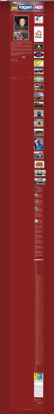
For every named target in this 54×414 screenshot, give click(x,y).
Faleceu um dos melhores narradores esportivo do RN (39, 313)
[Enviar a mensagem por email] (22, 57)
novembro (36, 266)
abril (35, 272)
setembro (36, 268)
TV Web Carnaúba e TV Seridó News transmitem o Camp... (39, 294)
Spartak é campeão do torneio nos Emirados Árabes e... (38, 278)
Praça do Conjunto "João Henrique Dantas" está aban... (38, 317)
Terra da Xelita (36, 193)
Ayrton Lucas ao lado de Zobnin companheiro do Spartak (38, 330)
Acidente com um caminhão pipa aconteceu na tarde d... (38, 323)
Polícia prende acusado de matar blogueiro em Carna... (38, 320)
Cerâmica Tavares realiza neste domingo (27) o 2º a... (38, 307)
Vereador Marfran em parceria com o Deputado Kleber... (38, 280)
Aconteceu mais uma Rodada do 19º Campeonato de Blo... (38, 276)
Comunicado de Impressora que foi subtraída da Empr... (38, 295)
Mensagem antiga (30, 77)
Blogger (30, 409)
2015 (35, 368)
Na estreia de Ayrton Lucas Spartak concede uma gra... (38, 321)
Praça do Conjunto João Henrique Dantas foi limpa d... (38, 299)
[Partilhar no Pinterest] (25, 57)
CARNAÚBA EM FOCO (37, 213)
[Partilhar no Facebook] (24, 57)
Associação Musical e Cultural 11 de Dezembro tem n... (38, 285)
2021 (35, 263)
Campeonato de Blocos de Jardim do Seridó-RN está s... (39, 298)
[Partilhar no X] (23, 57)
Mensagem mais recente (13, 77)
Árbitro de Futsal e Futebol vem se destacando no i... (38, 328)
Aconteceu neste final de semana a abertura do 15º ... (38, 290)
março (36, 273)
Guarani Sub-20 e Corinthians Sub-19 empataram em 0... (39, 341)
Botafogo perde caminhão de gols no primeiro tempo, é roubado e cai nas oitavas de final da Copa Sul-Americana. (40, 201)
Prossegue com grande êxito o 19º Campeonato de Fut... (38, 281)
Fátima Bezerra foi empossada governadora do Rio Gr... (38, 363)
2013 (35, 370)
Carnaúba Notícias (37, 234)
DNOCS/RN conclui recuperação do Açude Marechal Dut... (38, 327)
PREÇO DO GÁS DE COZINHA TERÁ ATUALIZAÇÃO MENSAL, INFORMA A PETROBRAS (38, 241)
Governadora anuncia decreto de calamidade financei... (38, 361)
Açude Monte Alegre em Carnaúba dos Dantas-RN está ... (39, 283)
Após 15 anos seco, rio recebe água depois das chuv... (38, 339)
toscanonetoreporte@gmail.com (38, 399)
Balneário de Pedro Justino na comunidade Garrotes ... (38, 301)
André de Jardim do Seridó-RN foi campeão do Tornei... (38, 332)
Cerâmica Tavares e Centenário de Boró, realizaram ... (38, 342)
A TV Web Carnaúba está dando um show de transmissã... (38, 303)
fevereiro (36, 274)
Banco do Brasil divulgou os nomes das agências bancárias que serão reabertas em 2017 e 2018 (38, 236)
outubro (36, 267)
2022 (35, 262)
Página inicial (22, 77)
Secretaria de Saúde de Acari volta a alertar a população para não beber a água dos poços (38, 251)
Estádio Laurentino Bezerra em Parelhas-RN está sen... (38, 284)
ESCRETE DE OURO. (37, 199)
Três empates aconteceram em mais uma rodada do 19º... (38, 277)
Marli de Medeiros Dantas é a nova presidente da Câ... (38, 364)
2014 (35, 369)
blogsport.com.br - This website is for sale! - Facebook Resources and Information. (38, 256)
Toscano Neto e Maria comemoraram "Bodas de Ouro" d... (38, 357)
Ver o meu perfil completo (36, 400)
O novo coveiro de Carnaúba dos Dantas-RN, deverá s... (38, 353)
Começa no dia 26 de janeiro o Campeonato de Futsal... (38, 343)
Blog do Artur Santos (37, 245)
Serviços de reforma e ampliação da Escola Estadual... (38, 292)
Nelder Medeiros (36, 250)
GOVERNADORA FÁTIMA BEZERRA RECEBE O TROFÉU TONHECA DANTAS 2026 (40, 209)
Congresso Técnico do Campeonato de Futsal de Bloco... (39, 349)
